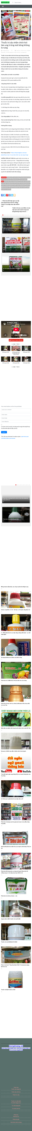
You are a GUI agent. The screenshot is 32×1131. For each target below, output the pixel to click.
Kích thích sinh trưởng (16, 1122)
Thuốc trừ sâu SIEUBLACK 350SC (9, 942)
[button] (18, 344)
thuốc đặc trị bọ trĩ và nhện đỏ (11, 181)
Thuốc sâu (18, 50)
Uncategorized (23, 52)
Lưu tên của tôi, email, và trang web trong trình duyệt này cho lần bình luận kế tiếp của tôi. (15, 427)
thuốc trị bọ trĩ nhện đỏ (19, 185)
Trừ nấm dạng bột (9, 52)
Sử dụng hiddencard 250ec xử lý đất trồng (11, 657)
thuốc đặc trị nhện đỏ (25, 181)
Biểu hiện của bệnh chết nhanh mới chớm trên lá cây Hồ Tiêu (16, 728)
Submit (4, 432)
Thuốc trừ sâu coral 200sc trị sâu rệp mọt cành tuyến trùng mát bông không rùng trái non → (21, 209)
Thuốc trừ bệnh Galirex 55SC (8, 989)
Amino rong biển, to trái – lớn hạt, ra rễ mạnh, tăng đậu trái (15, 609)
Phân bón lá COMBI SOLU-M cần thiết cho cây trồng (14, 680)
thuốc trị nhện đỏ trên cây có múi (17, 187)
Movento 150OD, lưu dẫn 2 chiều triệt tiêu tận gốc (13, 751)
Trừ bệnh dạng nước (25, 177)
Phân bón (16, 1114)
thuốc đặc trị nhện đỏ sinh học (23, 183)
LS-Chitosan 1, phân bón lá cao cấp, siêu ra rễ (12, 798)
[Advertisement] (16, 297)
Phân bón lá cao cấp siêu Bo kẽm (11, 519)
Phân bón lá (16, 1116)
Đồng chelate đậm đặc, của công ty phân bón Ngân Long (14, 586)
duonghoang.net (5, 50)
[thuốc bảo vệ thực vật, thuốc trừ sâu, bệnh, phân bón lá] (5, 2)
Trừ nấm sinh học (16, 52)
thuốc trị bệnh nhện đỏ (7, 185)
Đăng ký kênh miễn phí (17, 340)
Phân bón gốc (16, 1119)
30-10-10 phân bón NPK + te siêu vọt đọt (13, 268)
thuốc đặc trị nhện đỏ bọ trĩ (8, 183)
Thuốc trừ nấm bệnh (16, 1101)
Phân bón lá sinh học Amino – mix (9, 895)
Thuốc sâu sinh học (16, 1092)
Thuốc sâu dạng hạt (16, 1089)
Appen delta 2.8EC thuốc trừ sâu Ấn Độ (10, 919)
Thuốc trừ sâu (23, 50)
